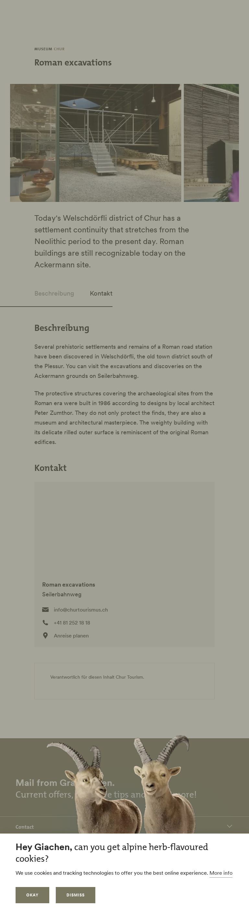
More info (220, 873)
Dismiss (75, 895)
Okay (32, 895)
